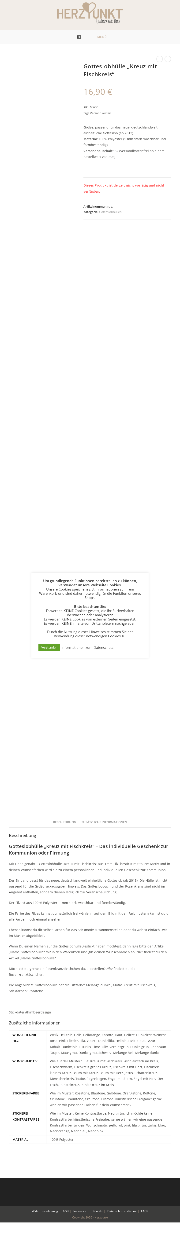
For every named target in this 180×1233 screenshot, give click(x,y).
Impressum (80, 1211)
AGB (66, 1211)
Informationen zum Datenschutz (87, 647)
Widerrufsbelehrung (45, 1211)
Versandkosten (100, 113)
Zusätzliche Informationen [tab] (104, 822)
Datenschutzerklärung (121, 1211)
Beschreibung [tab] (64, 822)
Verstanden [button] (49, 647)
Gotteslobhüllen (110, 212)
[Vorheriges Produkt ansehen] (159, 59)
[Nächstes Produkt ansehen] (168, 59)
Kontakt (98, 1211)
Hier (140, 952)
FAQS (144, 1211)
